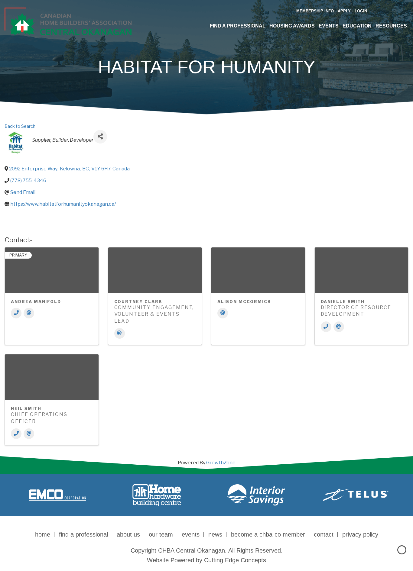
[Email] (29, 313)
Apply (344, 11)
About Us (128, 534)
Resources (391, 25)
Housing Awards (292, 25)
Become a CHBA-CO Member (268, 534)
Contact (323, 534)
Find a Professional (237, 25)
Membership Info (315, 11)
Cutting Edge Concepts (235, 560)
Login (361, 11)
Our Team (161, 534)
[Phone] (16, 313)
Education (357, 25)
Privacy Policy (360, 534)
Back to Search (20, 126)
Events (329, 25)
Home (42, 534)
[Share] (100, 137)
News (215, 534)
